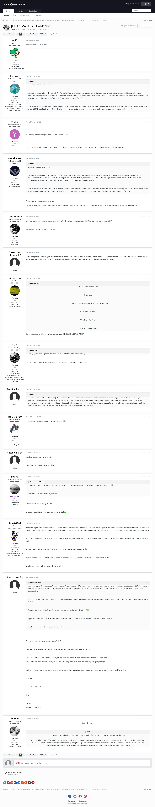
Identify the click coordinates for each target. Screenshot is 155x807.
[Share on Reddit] (22, 782)
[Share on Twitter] (4, 782)
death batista (14, 158)
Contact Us (83, 801)
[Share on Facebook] (8, 782)
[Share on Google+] (11, 782)
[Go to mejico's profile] (15, 489)
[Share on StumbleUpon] (25, 782)
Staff (14, 15)
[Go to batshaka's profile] (15, 89)
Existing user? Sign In (131, 4)
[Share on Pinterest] (32, 782)
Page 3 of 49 (53, 34)
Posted (34, 40)
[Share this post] (149, 40)
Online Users (24, 15)
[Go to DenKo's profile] (15, 53)
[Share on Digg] (15, 782)
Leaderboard (37, 15)
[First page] (4, 34)
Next (41, 34)
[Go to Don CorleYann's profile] (15, 429)
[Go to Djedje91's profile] (6, 27)
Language (72, 801)
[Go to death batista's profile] (15, 171)
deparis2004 (15, 523)
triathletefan (15, 278)
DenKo (14, 40)
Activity (20, 11)
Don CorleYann (14, 417)
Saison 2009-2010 (41, 29)
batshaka (14, 76)
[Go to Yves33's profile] (15, 134)
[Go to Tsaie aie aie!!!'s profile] (15, 229)
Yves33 (14, 122)
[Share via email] (29, 782)
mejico (14, 476)
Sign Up (146, 4)
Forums (6, 15)
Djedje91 (16, 29)
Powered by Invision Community (77, 803)
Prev (9, 34)
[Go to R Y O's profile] (15, 357)
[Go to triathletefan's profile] (15, 290)
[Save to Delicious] (18, 782)
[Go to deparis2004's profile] (15, 536)
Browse (8, 11)
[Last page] (45, 34)
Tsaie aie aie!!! (15, 216)
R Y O (14, 345)
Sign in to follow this (129, 26)
